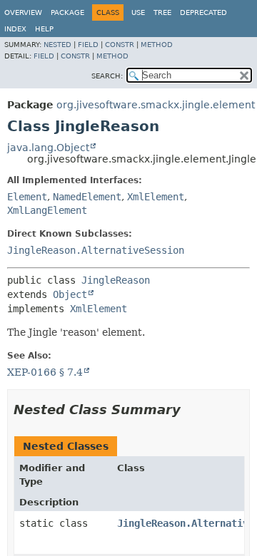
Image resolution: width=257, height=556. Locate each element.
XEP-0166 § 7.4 (45, 372)
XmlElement (155, 196)
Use (138, 12)
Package (67, 12)
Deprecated (203, 12)
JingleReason (115, 280)
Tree (162, 12)
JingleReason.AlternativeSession (95, 250)
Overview (23, 12)
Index (15, 29)
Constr (119, 44)
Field (88, 44)
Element (27, 196)
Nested (57, 44)
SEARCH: (107, 76)
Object (70, 294)
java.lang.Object (48, 147)
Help (44, 29)
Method (157, 44)
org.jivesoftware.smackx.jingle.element (155, 104)
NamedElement (87, 196)
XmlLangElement (47, 210)
